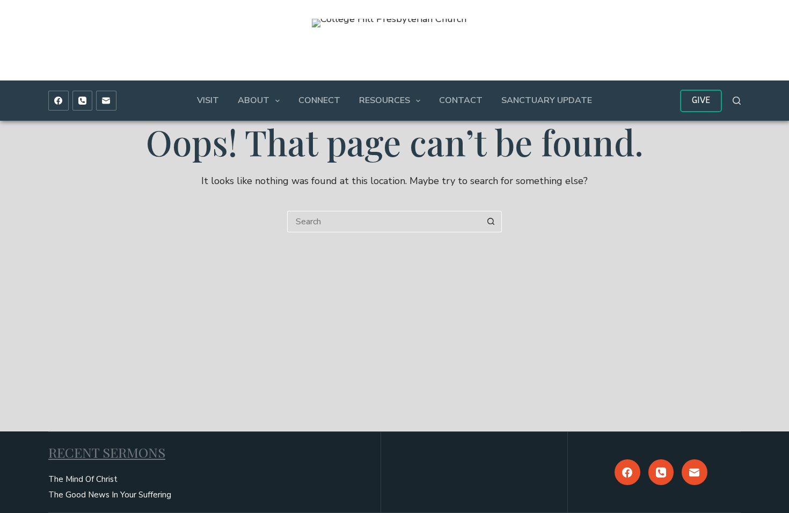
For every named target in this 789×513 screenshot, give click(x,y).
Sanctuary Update (546, 100)
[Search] (737, 101)
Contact (461, 100)
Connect (319, 100)
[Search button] (491, 221)
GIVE (701, 100)
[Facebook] (58, 101)
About (253, 100)
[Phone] (82, 101)
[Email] (106, 101)
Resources (384, 100)
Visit (208, 100)
